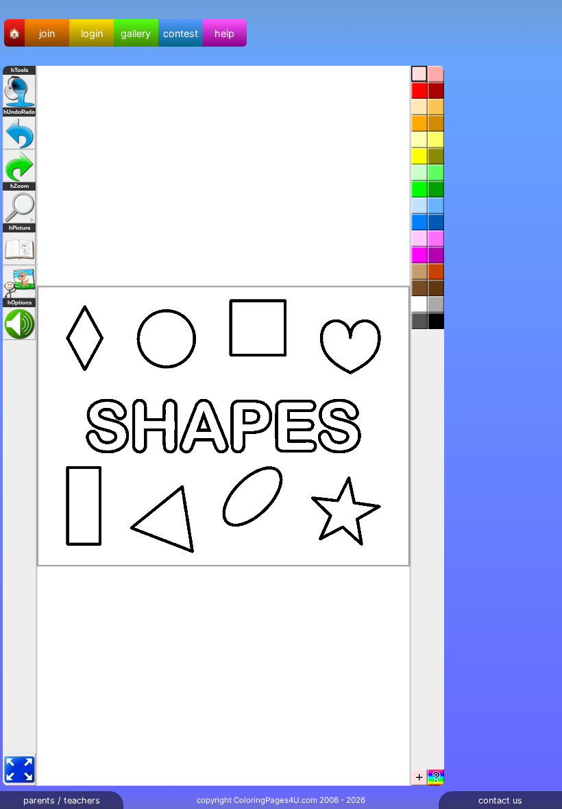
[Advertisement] (507, 271)
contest (180, 33)
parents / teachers (61, 800)
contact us (500, 800)
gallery (136, 33)
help (224, 33)
